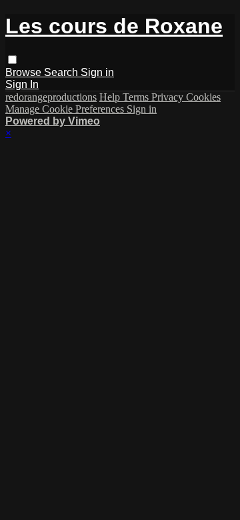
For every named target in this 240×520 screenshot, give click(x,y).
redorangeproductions (51, 97)
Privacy (168, 97)
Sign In (22, 84)
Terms (137, 97)
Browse (24, 72)
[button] (12, 59)
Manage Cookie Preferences (66, 109)
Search (62, 72)
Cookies (203, 97)
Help (111, 97)
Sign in (97, 72)
